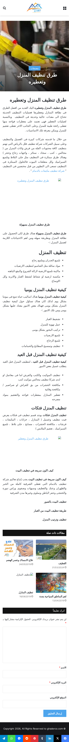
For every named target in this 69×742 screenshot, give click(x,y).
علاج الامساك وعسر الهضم (19, 559)
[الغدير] (34, 7)
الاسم (62, 667)
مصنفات (35, 68)
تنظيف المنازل (26, 592)
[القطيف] (51, 550)
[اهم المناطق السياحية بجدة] (51, 583)
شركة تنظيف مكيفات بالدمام (48, 170)
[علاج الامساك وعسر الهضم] (18, 548)
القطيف (62, 563)
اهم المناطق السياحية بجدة (52, 596)
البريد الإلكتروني (57, 682)
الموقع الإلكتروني (58, 697)
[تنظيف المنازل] (18, 581)
